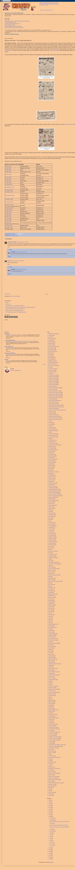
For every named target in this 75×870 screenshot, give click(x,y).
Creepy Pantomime (52, 435)
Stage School (51, 701)
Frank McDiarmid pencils (53, 489)
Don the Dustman (52, 459)
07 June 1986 (8, 218)
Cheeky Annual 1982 (52, 379)
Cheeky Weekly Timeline (10, 25)
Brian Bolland (51, 357)
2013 (50, 853)
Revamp (50, 651)
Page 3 (49, 619)
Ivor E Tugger (51, 524)
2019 (50, 812)
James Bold (50, 527)
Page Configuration (52, 624)
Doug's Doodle (51, 462)
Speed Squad (51, 695)
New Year (50, 598)
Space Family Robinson (53, 692)
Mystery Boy (50, 595)
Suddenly (50, 706)
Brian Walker (51, 359)
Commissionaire (51, 429)
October (51, 829)
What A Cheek (51, 771)
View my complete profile (15, 370)
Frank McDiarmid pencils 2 (54, 490)
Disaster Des (51, 451)
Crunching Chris (51, 440)
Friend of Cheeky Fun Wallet (54, 494)
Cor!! (49, 432)
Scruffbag (50, 665)
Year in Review (51, 792)
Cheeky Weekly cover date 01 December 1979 (59, 821)
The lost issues (51, 735)
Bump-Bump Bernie (52, 362)
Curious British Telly (10, 340)
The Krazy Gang (51, 733)
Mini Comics (51, 584)
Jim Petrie (50, 530)
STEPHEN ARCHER (12, 242)
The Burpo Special (52, 724)
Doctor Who (50, 457)
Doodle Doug (51, 460)
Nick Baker (50, 603)
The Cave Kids (51, 725)
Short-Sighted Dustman (53, 671)
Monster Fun (51, 587)
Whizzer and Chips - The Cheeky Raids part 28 (59, 827)
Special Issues (51, 693)
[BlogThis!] (18, 234)
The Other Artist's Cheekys (53, 738)
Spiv (49, 697)
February (52, 843)
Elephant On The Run (52, 471)
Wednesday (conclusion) (53, 768)
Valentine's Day (51, 762)
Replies (10, 249)
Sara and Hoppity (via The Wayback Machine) (15, 308)
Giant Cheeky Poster (52, 500)
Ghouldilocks (51, 498)
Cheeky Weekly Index (9, 21)
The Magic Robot (9, 346)
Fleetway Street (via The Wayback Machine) (15, 305)
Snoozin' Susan (51, 687)
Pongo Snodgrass (52, 633)
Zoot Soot (50, 795)
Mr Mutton (50, 592)
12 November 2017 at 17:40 (20, 269)
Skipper (50, 682)
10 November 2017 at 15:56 (22, 242)
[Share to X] (20, 234)
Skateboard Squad (52, 679)
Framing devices (51, 486)
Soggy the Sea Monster (53, 689)
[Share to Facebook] (21, 234)
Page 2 (49, 617)
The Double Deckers (52, 727)
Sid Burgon (50, 673)
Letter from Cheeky (52, 557)
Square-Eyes (51, 700)
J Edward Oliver (51, 525)
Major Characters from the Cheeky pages (13, 26)
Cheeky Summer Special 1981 (54, 395)
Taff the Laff (50, 711)
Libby (49, 559)
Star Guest (50, 703)
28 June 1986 (8, 220)
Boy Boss (50, 356)
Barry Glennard (51, 349)
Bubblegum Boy (51, 360)
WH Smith (50, 770)
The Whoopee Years (52, 747)
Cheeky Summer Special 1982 (54, 397)
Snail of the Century (52, 686)
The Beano (50, 722)
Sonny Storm (51, 690)
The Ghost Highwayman (53, 732)
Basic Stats (7, 19)
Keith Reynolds (51, 544)
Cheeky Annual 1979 (52, 375)
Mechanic (50, 573)
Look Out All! (52, 823)
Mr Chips (50, 589)
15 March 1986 (8, 209)
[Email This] (17, 234)
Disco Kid (50, 452)
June (51, 836)
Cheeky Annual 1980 (52, 376)
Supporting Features (52, 709)
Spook (49, 698)
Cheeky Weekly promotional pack (55, 406)
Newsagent (50, 600)
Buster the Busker (52, 368)
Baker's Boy (50, 344)
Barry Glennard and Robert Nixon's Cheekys (59, 825)
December (52, 818)
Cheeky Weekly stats (52, 408)
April (51, 840)
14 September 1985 (9, 187)
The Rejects (50, 743)
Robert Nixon (51, 657)
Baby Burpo (50, 343)
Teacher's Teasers (52, 714)
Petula (49, 628)
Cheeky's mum (51, 413)
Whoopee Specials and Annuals (55, 782)
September (52, 831)
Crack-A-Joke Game (52, 433)
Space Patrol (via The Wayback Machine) (14, 310)
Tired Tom (50, 749)
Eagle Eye (50, 463)
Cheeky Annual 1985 (52, 384)
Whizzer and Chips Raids (12, 235)
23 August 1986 (8, 227)
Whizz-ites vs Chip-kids (53, 776)
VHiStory (8, 333)
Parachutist (50, 625)
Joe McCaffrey (51, 535)
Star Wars (50, 705)
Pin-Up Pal (50, 632)
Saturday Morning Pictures (53, 663)
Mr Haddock (50, 590)
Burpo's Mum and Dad (53, 365)
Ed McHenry (51, 465)
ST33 (7, 359)
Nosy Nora (50, 606)
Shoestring (50, 670)
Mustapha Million (51, 594)
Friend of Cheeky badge (53, 492)
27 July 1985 (8, 182)
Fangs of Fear (51, 478)
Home (46, 294)
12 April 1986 (8, 215)
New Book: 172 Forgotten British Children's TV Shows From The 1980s (19, 341)
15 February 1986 (9, 207)
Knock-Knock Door (52, 551)
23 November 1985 (9, 195)
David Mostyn (51, 446)
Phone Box (50, 630)
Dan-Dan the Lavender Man (54, 444)
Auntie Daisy (51, 341)
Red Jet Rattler (51, 646)
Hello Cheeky (51, 508)
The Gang (50, 730)
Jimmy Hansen (51, 533)
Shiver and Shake (52, 668)
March (51, 842)
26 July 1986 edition (54, 50)
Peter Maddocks (51, 627)
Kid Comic (50, 546)
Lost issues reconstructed (53, 563)
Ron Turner (50, 660)
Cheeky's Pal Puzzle (52, 414)
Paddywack (50, 614)
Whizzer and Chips (52, 778)
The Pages (50, 741)
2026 (50, 800)
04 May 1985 (8, 168)
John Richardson (51, 541)
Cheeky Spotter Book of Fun (54, 390)
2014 (50, 851)
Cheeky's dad (51, 411)
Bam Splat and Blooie (52, 346)
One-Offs (50, 611)
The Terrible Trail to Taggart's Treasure (56, 744)
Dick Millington (51, 448)
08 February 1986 (9, 204)
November (52, 819)
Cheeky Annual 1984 (52, 383)
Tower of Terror (51, 752)
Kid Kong (50, 548)
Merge (49, 576)
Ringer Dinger (51, 655)
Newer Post (7, 294)
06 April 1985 (8, 166)
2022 (50, 807)
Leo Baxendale (51, 555)
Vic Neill (50, 763)
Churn (49, 425)
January (51, 845)
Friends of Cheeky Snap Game (54, 495)
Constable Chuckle (52, 430)
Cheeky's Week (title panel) (54, 416)
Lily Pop (50, 560)
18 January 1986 (9, 199)
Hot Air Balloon (51, 514)
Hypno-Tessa (51, 516)
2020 (50, 811)
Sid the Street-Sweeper (53, 674)
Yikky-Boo (50, 793)
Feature (50, 481)
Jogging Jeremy (51, 536)
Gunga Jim (50, 506)
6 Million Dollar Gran (52, 333)
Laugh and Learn (51, 554)
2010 (50, 858)
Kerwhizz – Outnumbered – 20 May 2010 (14, 334)
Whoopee (50, 781)
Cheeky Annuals (51, 386)
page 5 (49, 622)
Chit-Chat (50, 422)
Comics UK (8, 304)
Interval (49, 519)
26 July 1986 (8, 222)
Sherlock (50, 667)
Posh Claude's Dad (52, 638)
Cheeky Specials (51, 389)
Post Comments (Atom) (15, 296)
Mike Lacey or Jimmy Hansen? (54, 581)
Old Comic (50, 609)
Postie (49, 641)
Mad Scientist (51, 567)
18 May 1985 (8, 171)
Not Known (50, 608)
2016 (50, 847)
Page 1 (49, 616)
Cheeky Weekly (51, 398)
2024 (50, 803)
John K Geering (51, 538)
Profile (49, 644)
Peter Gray (10, 260)
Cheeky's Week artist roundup (54, 417)
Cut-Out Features (52, 443)
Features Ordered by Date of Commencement (14, 27)
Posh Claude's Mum (52, 640)
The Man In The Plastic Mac (54, 736)
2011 (50, 857)
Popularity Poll (51, 635)
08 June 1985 (8, 177)
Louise (49, 565)
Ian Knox (50, 517)
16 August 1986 (8, 225)
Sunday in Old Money (10, 353)
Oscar (49, 613)
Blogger (51, 862)
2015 (50, 849)
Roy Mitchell (51, 662)
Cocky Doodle (51, 427)
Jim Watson (50, 532)
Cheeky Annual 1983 (52, 381)
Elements (50, 468)
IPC (49, 521)
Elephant (50, 470)
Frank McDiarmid (52, 487)
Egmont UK (50, 467)
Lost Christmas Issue (52, 562)
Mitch (49, 586)
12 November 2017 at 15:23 (18, 260)
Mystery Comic (51, 597)
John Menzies (51, 540)
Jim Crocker (50, 528)
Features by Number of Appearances (12, 23)
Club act (7, 360)
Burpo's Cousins (51, 363)
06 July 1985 (8, 179)
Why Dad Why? (51, 784)
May (51, 838)
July (51, 834)
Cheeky (50, 373)
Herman (50, 509)
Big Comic (50, 352)
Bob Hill (50, 354)
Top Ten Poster (51, 751)
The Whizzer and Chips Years (54, 746)
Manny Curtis (51, 571)
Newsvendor (51, 601)
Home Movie (51, 513)
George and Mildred (52, 497)
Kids (49, 549)
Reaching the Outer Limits (11, 354)
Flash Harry (50, 484)
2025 (50, 801)
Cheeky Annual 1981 (52, 378)
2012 (50, 855)
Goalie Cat (50, 503)
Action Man (50, 335)
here (22, 271)
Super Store (50, 708)
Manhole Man (51, 570)
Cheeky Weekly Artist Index (10, 22)
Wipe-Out (50, 787)
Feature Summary (52, 482)
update (49, 759)
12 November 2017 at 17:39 (20, 251)
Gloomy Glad (51, 501)
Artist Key (50, 340)
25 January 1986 (9, 201)
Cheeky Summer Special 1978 (54, 392)
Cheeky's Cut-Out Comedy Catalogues (56, 409)
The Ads (50, 720)
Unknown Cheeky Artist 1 (53, 757)
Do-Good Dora (51, 454)
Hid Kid (50, 511)
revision (50, 652)
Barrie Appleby (51, 348)
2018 (50, 814)
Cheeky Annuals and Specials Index (22, 21)
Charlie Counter (51, 371)
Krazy (49, 552)
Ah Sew (50, 337)
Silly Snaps (50, 676)
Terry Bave (50, 719)
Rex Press (50, 654)
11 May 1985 (8, 170)
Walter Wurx (50, 766)
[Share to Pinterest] (22, 234)
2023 (50, 805)
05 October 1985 (9, 190)
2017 (50, 816)
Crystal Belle (51, 441)
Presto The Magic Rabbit (53, 643)
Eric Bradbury (51, 475)
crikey (49, 438)
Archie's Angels (51, 338)
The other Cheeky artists (53, 739)
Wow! (49, 790)
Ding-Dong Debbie (52, 449)
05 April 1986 (8, 213)
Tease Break (51, 716)
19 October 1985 (9, 191)
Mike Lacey (50, 579)
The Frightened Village (53, 728)
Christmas (50, 424)
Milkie (49, 582)
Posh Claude (51, 636)
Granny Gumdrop (52, 505)
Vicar (49, 765)
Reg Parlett (50, 647)
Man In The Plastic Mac (53, 568)
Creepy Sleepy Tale (52, 436)
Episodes (50, 473)
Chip (49, 421)
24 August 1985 (8, 184)
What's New (50, 774)
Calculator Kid (51, 370)
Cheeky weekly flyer (52, 402)
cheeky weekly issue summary (54, 405)
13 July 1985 (8, 180)
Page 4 (49, 620)
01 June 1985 (8, 174)
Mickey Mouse (51, 578)
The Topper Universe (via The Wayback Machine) (16, 312)
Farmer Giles (51, 479)
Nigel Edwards (51, 605)
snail (49, 684)
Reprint (49, 649)
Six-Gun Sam (51, 678)
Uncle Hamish (51, 755)
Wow (49, 789)
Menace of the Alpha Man (53, 574)
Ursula (49, 760)
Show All (44, 364)
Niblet (12, 251)
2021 (50, 809)
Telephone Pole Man (52, 717)
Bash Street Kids (51, 351)
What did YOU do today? (53, 773)
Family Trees (51, 476)
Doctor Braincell (51, 456)
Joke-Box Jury (51, 543)
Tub (49, 754)
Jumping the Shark (9, 347)
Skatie (49, 681)
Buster (7, 302)
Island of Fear (51, 522)
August (51, 832)
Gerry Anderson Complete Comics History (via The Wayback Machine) (20, 307)
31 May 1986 (8, 216)
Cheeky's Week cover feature (54, 419)
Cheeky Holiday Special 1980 (54, 387)
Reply (9, 246)
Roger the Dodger (52, 659)
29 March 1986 (8, 211)
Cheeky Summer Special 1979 (54, 394)
